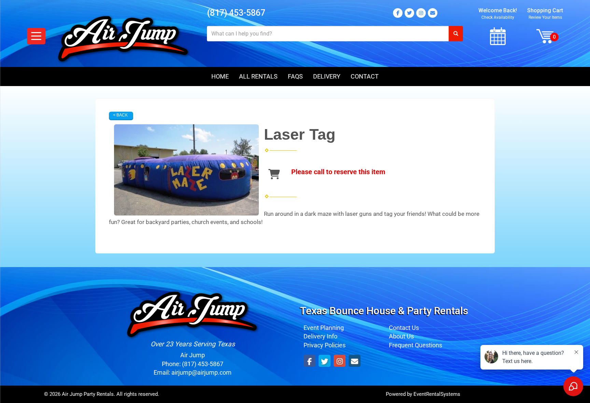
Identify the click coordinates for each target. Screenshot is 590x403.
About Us (401, 336)
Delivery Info (320, 336)
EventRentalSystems (436, 394)
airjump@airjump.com (201, 372)
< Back (120, 115)
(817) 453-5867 (236, 13)
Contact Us (404, 327)
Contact (365, 76)
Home (220, 76)
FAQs (295, 76)
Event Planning (324, 327)
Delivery (326, 76)
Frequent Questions (415, 345)
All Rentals (258, 76)
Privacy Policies (325, 345)
